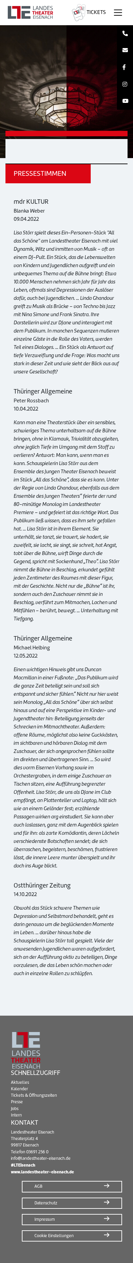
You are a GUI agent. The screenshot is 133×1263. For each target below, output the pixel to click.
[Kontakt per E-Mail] (125, 50)
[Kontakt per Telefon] (125, 33)
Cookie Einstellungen (54, 1235)
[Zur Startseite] (34, 12)
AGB (38, 1186)
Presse (17, 1102)
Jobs (14, 1108)
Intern (16, 1115)
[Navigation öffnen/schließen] (118, 12)
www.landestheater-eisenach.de (42, 1172)
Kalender (19, 1089)
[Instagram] (125, 84)
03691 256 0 (37, 1152)
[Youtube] (125, 101)
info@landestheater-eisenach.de (41, 1158)
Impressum (44, 1219)
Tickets (96, 12)
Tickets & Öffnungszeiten (34, 1095)
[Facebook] (125, 67)
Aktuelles (20, 1082)
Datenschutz (45, 1203)
